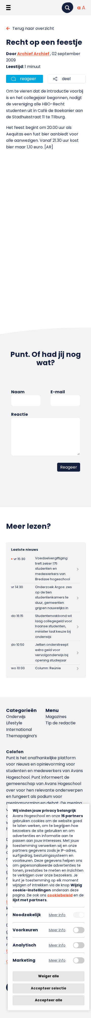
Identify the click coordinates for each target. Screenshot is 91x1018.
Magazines (56, 717)
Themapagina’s (21, 736)
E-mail (58, 392)
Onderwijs (16, 717)
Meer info (57, 914)
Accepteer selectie (48, 988)
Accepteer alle (48, 1000)
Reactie (19, 414)
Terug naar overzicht (33, 28)
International (19, 729)
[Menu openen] (8, 7)
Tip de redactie (61, 723)
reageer (28, 79)
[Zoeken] (67, 7)
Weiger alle (48, 976)
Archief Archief (33, 54)
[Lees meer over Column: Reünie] (45, 668)
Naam (18, 392)
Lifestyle (14, 723)
